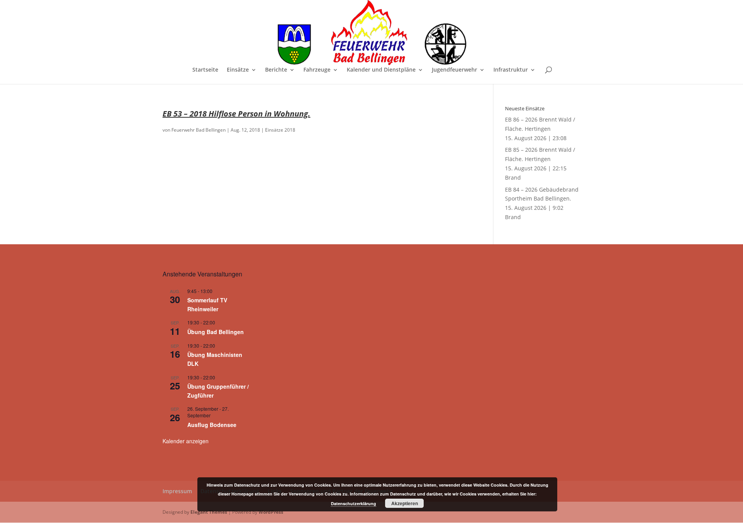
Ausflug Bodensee (211, 425)
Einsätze (238, 70)
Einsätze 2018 (280, 130)
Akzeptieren (404, 503)
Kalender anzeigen (186, 441)
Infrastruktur (510, 70)
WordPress (271, 512)
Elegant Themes (208, 512)
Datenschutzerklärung (353, 503)
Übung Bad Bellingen (215, 332)
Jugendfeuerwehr (454, 70)
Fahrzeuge (316, 70)
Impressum (177, 491)
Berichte (276, 70)
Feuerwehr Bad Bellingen (198, 130)
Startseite (205, 70)
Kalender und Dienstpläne (381, 70)
